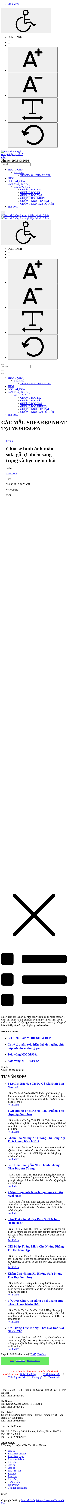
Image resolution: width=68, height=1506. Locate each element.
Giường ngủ (14, 1482)
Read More (13, 1104)
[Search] (2, 364)
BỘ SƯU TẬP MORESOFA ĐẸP (29, 1038)
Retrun (9, 441)
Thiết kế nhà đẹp (28, 1374)
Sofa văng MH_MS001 (23, 1054)
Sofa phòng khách (17, 1453)
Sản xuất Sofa (28, 1500)
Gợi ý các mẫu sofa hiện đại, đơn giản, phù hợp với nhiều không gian (36, 1046)
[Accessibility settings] (26, 20)
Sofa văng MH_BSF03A (23, 1060)
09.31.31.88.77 (33, 1360)
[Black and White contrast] (9, 43)
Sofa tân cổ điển (16, 1459)
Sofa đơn (12, 1476)
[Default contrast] (9, 40)
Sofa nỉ (11, 1465)
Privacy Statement (45, 1500)
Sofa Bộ (12, 1473)
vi (3, 212)
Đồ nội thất (54, 1377)
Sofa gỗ (11, 1467)
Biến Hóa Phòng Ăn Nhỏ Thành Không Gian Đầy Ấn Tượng (34, 1166)
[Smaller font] (33, 84)
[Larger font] (33, 59)
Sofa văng (13, 1479)
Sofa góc (12, 1462)
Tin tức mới (13, 1485)
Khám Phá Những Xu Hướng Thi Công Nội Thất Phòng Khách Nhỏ (36, 1139)
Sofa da (11, 1450)
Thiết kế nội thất (51, 1374)
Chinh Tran (11, 473)
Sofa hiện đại (14, 1470)
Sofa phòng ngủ (16, 1456)
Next (39, 1354)
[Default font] (33, 135)
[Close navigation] (2, 373)
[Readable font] (33, 110)
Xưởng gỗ (37, 1377)
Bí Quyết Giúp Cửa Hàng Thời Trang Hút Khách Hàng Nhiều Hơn (35, 1302)
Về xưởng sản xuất (17, 1487)
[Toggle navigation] (2, 370)
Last (44, 1354)
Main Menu (13, 4)
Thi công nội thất (16, 1377)
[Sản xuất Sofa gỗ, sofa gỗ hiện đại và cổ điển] (13, 157)
